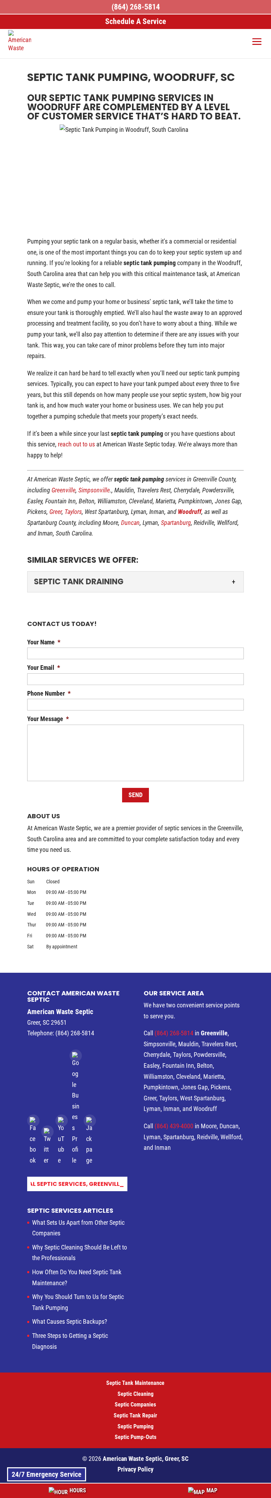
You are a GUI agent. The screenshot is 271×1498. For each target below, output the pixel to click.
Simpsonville (94, 490)
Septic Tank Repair (135, 1415)
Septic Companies (135, 1404)
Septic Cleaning (135, 1394)
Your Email (43, 667)
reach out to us (76, 444)
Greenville (64, 490)
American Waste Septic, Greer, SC (145, 1458)
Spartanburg (176, 522)
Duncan (130, 522)
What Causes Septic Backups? (69, 1321)
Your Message (48, 718)
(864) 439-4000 (174, 1126)
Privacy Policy (135, 1469)
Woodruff (189, 511)
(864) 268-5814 (175, 1033)
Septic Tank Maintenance (135, 1383)
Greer (55, 511)
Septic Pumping (135, 1426)
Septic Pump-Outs (135, 1437)
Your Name (43, 642)
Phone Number (49, 693)
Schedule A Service (135, 21)
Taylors (73, 511)
